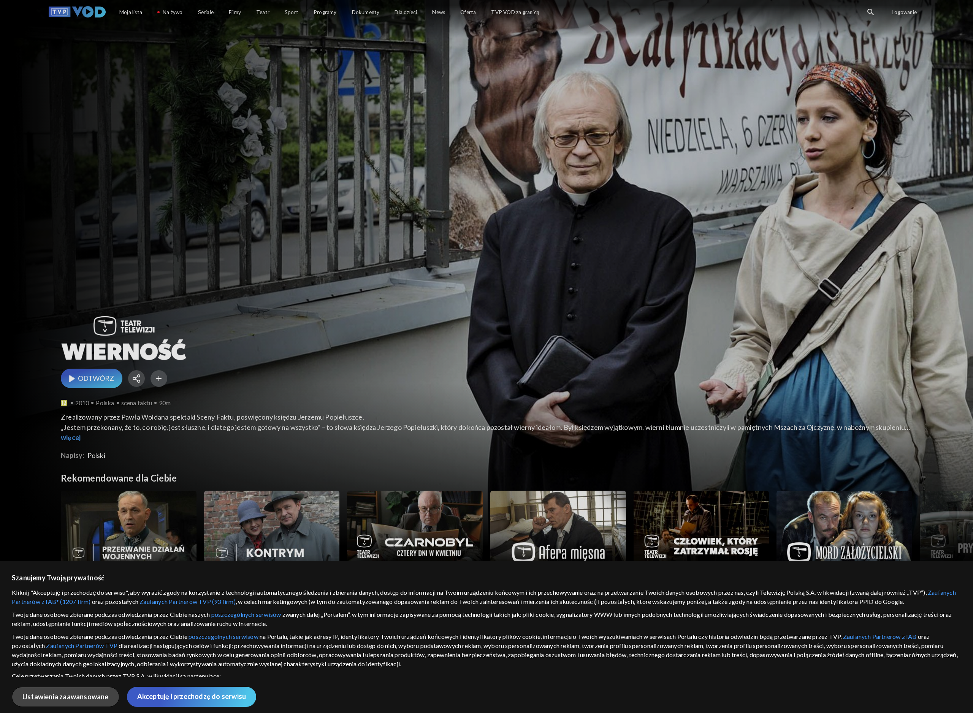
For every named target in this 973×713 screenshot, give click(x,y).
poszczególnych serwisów (246, 614)
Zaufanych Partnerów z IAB (880, 636)
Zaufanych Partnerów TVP (81, 645)
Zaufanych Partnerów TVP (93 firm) (187, 601)
